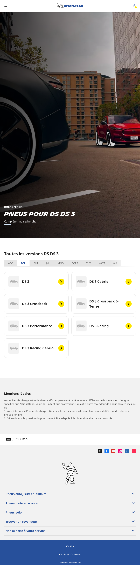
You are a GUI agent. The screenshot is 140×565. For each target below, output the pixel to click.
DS (17, 439)
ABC (10, 263)
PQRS (75, 263)
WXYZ (102, 263)
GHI (36, 263)
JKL (48, 263)
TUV (88, 263)
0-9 (115, 263)
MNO (61, 263)
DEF (23, 263)
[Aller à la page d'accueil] (70, 6)
